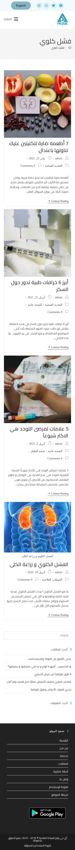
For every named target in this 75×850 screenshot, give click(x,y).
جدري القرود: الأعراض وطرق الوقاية (51, 689)
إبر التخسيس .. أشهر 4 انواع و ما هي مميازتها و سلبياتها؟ (39, 666)
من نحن (63, 748)
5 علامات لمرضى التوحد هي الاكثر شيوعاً (39, 432)
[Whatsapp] (46, 6)
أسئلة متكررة (60, 771)
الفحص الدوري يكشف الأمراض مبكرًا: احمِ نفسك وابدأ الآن (38, 681)
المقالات (63, 763)
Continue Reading (58, 201)
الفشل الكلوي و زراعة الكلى (39, 564)
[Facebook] (61, 6)
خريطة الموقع (59, 794)
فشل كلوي (57, 47)
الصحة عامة (35, 304)
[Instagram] (39, 6)
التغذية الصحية (53, 165)
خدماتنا (64, 755)
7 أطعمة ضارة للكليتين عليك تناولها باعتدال (38, 147)
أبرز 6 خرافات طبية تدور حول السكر (39, 286)
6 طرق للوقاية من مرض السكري (52, 674)
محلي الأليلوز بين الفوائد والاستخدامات (49, 658)
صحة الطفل (37, 451)
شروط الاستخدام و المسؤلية (37, 845)
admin (58, 158)
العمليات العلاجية (52, 579)
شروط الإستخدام (58, 786)
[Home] (70, 47)
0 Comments (27, 165)
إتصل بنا (64, 779)
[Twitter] (54, 6)
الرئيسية (63, 740)
